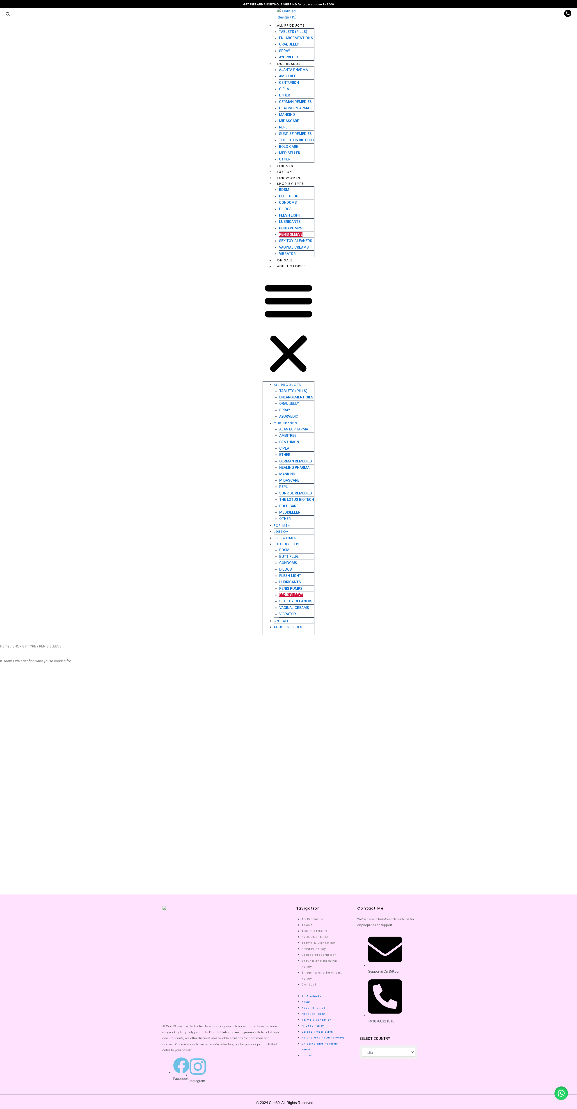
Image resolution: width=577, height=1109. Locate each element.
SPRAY (284, 51)
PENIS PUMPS (290, 228)
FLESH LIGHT (290, 215)
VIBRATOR (287, 254)
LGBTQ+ (284, 171)
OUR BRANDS (289, 64)
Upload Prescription (319, 955)
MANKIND (287, 114)
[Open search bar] (8, 14)
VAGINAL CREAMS (294, 247)
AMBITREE (287, 76)
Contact (309, 984)
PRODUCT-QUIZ (315, 937)
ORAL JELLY (289, 44)
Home (4, 646)
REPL (283, 127)
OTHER (285, 159)
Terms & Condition (319, 943)
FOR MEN (285, 166)
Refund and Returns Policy (323, 1037)
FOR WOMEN (288, 178)
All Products (312, 919)
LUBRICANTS (290, 222)
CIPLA (284, 89)
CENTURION (289, 82)
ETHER (284, 95)
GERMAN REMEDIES (295, 102)
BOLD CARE (288, 146)
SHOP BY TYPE (290, 183)
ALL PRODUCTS (291, 25)
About (307, 925)
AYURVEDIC (288, 57)
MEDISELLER (289, 153)
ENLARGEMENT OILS (296, 38)
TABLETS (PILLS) (293, 32)
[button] (288, 327)
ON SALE (285, 260)
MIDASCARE (289, 121)
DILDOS (285, 209)
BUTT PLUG (288, 196)
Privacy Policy (314, 949)
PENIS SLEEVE (290, 234)
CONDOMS (288, 202)
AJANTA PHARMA (293, 70)
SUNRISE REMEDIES (295, 134)
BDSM (284, 190)
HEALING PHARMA (294, 108)
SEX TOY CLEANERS (295, 241)
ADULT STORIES (291, 266)
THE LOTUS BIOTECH (296, 140)
